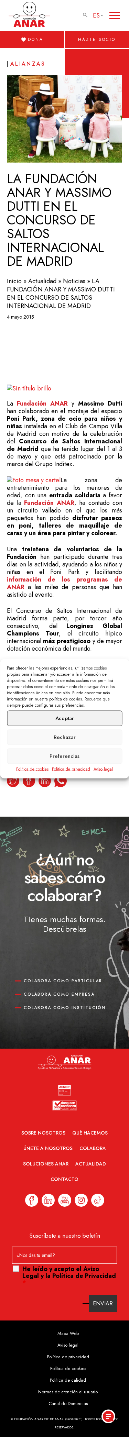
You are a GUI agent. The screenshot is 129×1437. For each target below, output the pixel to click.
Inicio (14, 281)
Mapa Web (68, 1333)
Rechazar (65, 737)
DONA (35, 39)
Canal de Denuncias (68, 1403)
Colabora (92, 1148)
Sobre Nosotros (43, 1132)
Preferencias (64, 756)
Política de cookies (32, 769)
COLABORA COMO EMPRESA (59, 994)
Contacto (64, 1179)
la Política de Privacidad (80, 1275)
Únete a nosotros (48, 1148)
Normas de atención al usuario (68, 1392)
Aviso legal (103, 769)
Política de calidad (68, 1380)
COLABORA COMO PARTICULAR (63, 981)
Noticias (74, 281)
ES (96, 15)
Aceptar (64, 718)
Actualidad (42, 281)
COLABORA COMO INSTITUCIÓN (65, 1008)
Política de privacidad (71, 769)
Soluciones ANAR (45, 1163)
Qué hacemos (90, 1132)
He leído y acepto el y (69, 1275)
